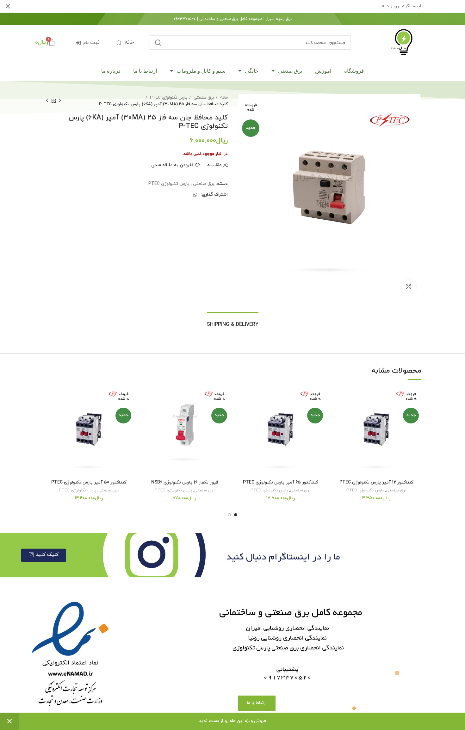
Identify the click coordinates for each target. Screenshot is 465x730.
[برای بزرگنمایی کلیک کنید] (408, 287)
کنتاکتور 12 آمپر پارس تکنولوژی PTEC (376, 482)
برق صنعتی (290, 71)
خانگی (252, 71)
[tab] (232, 321)
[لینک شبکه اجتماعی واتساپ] (195, 195)
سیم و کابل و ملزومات (201, 71)
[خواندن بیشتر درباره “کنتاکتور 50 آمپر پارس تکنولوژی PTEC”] (49, 411)
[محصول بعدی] (47, 101)
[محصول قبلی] (60, 101)
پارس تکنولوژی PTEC (168, 97)
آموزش (323, 71)
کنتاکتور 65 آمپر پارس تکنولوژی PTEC (280, 482)
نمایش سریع (336, 425)
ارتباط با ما (145, 71)
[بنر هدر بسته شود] (8, 6)
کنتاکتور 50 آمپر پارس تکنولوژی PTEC (88, 482)
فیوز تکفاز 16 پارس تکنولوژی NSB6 (184, 482)
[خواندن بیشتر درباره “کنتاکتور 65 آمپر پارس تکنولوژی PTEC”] (240, 411)
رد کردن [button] (9, 721)
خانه (223, 97)
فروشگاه (354, 71)
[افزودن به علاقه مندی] (336, 397)
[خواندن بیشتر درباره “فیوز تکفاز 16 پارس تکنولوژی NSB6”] (144, 411)
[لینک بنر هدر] (242, 6)
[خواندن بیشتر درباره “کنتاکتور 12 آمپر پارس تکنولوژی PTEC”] (336, 411)
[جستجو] (158, 42)
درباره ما (111, 71)
